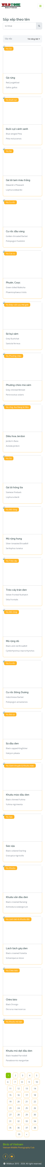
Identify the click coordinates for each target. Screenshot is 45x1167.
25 (27, 1108)
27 (10, 1114)
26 (35, 1108)
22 (35, 1101)
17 (27, 1095)
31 (10, 1121)
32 (18, 1121)
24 (18, 1108)
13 (27, 1088)
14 (35, 1088)
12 (18, 1088)
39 (19, 1134)
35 (10, 1127)
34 (35, 1121)
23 (10, 1108)
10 (37, 1082)
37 (27, 1127)
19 (10, 1101)
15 (10, 1095)
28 (18, 1114)
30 (35, 1114)
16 (18, 1095)
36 (18, 1127)
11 (10, 1088)
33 (27, 1121)
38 (35, 1127)
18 (35, 1095)
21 (27, 1101)
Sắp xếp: (8, 38)
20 (18, 1101)
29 (27, 1114)
